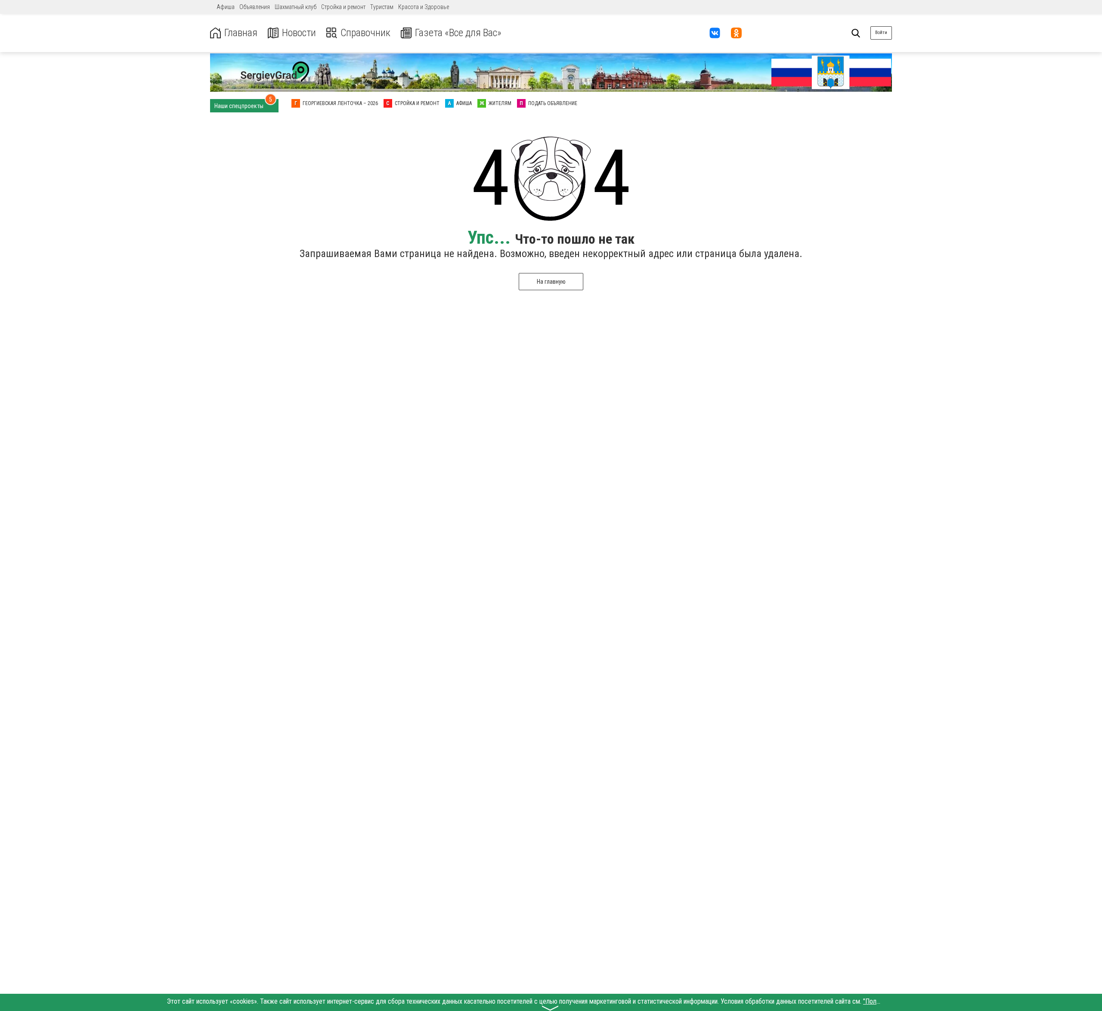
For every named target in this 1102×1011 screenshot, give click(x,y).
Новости (299, 33)
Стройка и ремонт (343, 6)
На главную (551, 281)
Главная (240, 33)
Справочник (365, 33)
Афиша (226, 6)
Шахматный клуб (295, 6)
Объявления (254, 6)
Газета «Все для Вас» (458, 33)
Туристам (381, 6)
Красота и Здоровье (423, 6)
